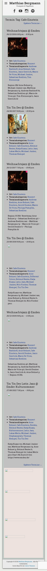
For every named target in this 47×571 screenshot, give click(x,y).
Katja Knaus (21, 148)
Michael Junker (25, 74)
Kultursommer (16, 430)
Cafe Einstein (23, 146)
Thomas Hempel (17, 154)
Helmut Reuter (23, 279)
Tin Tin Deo (23, 287)
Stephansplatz (16, 436)
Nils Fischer (22, 284)
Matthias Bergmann (24, 3)
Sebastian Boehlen (18, 77)
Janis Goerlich (25, 71)
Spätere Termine (33, 23)
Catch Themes (30, 566)
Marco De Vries (25, 356)
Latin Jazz (32, 148)
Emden (33, 425)
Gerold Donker (24, 205)
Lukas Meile (14, 151)
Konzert (31, 63)
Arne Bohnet (24, 69)
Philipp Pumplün (26, 208)
